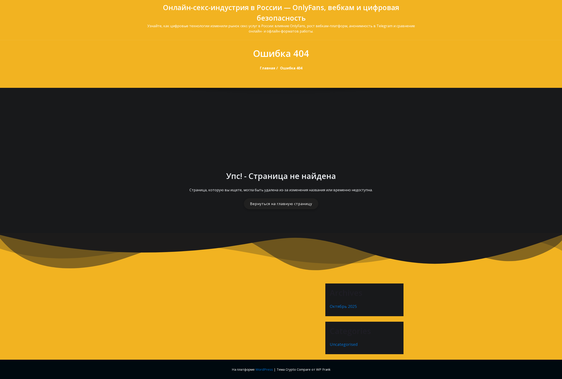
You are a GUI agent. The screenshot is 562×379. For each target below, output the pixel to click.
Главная (267, 68)
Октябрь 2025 (343, 306)
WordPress (264, 369)
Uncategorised (344, 344)
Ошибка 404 (291, 68)
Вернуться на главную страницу (281, 203)
